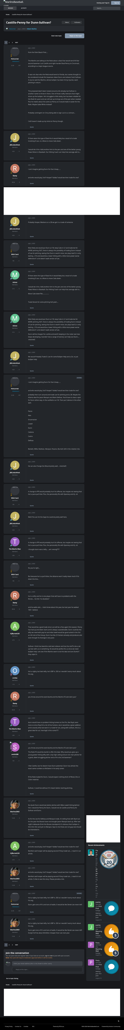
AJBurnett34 (14, 634)
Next (16, 42)
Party (97, 943)
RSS (33, 1026)
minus (15, 282)
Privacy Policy (8, 1026)
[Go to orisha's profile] (14, 670)
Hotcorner (15, 59)
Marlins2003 (14, 812)
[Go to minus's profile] (14, 275)
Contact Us (18, 1026)
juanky (98, 902)
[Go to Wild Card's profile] (14, 247)
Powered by (111, 1026)
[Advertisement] (62, 201)
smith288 (14, 754)
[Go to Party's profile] (91, 945)
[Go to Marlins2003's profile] (14, 804)
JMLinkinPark (15, 145)
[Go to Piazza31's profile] (91, 852)
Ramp (15, 176)
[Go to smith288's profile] (14, 747)
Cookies (26, 1026)
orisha (14, 678)
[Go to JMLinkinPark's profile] (14, 137)
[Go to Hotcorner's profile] (7, 29)
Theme (55, 1026)
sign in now (49, 956)
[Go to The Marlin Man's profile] (14, 541)
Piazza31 (97, 853)
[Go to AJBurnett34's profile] (14, 626)
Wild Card (15, 254)
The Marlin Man (15, 549)
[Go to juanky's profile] (91, 904)
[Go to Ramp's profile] (14, 168)
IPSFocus (61, 1026)
